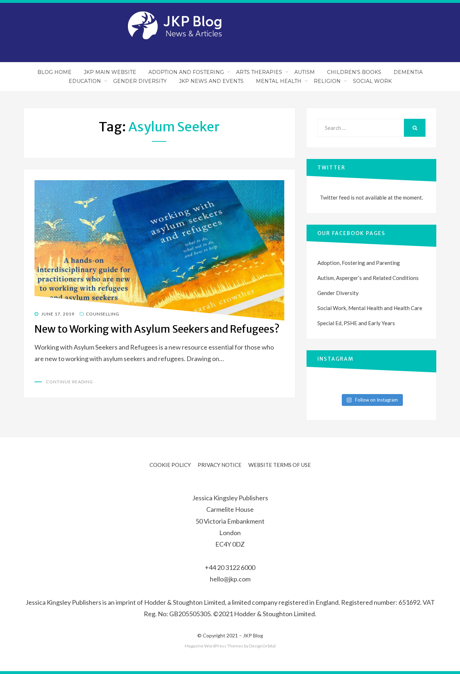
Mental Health (279, 81)
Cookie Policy (170, 465)
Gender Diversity (140, 81)
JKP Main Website (110, 72)
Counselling (102, 314)
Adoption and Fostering (186, 72)
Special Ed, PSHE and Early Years (356, 323)
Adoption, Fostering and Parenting (358, 262)
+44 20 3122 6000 (230, 567)
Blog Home (54, 72)
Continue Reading (69, 381)
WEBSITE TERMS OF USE (279, 465)
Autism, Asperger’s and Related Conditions (368, 278)
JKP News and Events (211, 81)
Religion (327, 81)
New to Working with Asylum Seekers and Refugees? (157, 329)
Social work (372, 81)
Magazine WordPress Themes (214, 646)
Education (85, 81)
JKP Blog (253, 635)
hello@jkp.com (230, 579)
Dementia (408, 72)
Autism (304, 72)
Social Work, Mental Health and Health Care (369, 308)
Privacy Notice (220, 465)
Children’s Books (354, 72)
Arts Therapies (259, 72)
